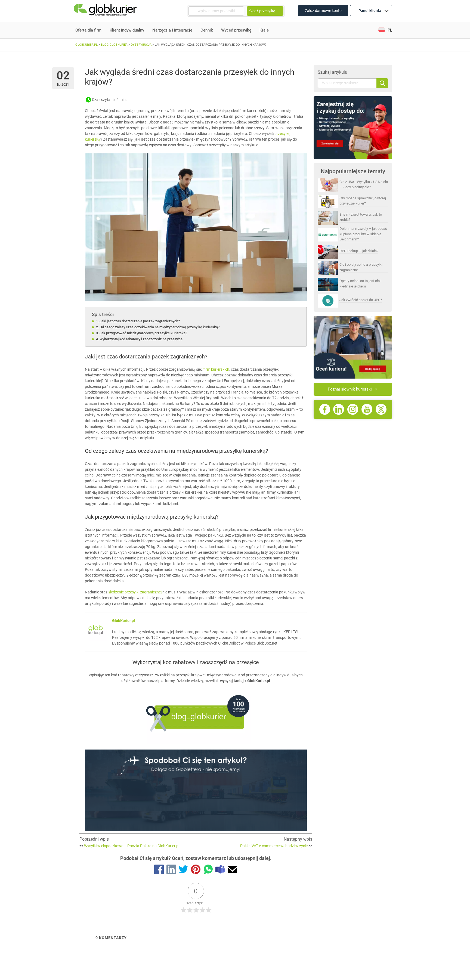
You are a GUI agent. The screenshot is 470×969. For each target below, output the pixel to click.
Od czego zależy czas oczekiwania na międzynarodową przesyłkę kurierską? (159, 327)
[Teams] (220, 870)
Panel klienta (369, 10)
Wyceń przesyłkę (236, 30)
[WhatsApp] (208, 870)
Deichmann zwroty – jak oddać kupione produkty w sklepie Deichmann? (363, 234)
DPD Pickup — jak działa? (358, 251)
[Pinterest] (195, 870)
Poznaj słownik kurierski (350, 389)
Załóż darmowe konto (323, 10)
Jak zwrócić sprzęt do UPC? (360, 300)
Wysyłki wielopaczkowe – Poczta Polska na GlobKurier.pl (129, 846)
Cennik (206, 30)
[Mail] (232, 870)
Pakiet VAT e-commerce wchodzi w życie (276, 846)
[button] (385, 30)
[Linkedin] (171, 870)
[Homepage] (105, 11)
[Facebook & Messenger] (159, 870)
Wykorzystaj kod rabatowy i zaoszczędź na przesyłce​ (141, 339)
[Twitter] (183, 870)
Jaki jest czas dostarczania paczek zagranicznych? (140, 321)
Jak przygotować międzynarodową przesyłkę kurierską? (143, 333)
